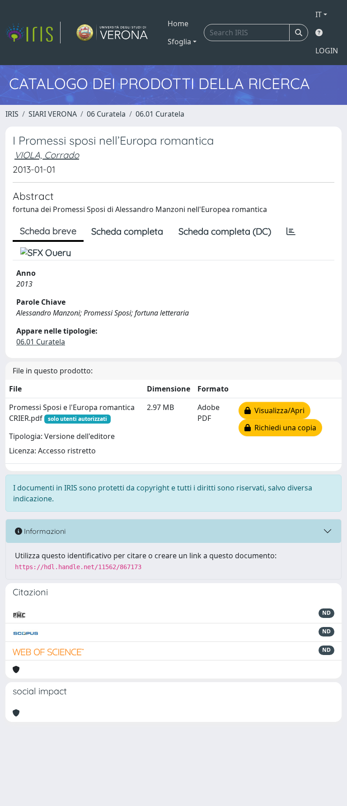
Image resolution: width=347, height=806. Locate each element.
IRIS (12, 114)
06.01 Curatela (160, 114)
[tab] (291, 231)
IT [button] (318, 14)
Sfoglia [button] (179, 42)
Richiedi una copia (283, 428)
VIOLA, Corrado (46, 154)
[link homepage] (33, 32)
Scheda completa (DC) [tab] (224, 231)
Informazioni (44, 531)
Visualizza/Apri (278, 410)
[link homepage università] (112, 32)
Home (178, 23)
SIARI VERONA (52, 114)
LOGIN (326, 51)
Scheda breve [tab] (48, 230)
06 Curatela (106, 114)
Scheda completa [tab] (127, 231)
